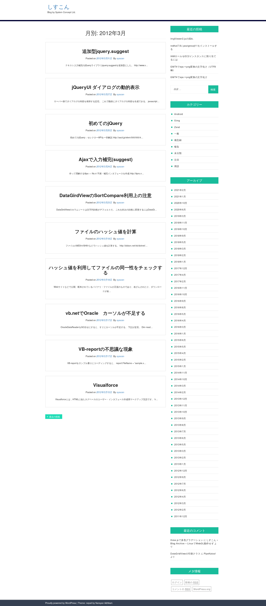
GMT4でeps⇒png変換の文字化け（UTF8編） (193, 68)
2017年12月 (180, 268)
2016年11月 (180, 287)
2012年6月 (180, 490)
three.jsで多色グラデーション (186, 540)
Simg (177, 120)
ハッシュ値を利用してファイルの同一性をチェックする (105, 270)
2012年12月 (180, 470)
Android (178, 114)
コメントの (181, 589)
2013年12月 (180, 398)
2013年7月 (180, 431)
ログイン (177, 582)
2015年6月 (180, 340)
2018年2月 (180, 255)
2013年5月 (180, 444)
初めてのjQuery (105, 123)
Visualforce (105, 385)
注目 (176, 159)
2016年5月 (180, 314)
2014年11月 (180, 372)
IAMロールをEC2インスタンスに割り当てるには (193, 57)
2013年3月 (180, 450)
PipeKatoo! (210, 553)
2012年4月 (180, 496)
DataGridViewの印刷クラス (185, 553)
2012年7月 (180, 483)
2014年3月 (180, 385)
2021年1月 (180, 196)
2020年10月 (180, 202)
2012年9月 (180, 477)
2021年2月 (180, 190)
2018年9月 (180, 235)
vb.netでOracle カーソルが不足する (105, 313)
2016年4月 (180, 320)
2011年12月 (180, 516)
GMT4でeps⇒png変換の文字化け (188, 77)
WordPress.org (201, 589)
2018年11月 (180, 222)
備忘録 (177, 140)
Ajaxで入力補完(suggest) (106, 159)
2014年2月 (180, 392)
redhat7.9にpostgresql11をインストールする (193, 47)
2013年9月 (180, 418)
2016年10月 (180, 294)
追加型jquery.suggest (105, 51)
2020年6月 (180, 209)
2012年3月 (180, 503)
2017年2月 (180, 281)
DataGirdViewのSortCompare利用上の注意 (105, 195)
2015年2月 (180, 359)
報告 (176, 146)
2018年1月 (180, 261)
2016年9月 (180, 300)
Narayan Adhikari (103, 602)
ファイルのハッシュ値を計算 (105, 231)
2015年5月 (180, 346)
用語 (176, 166)
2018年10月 (180, 229)
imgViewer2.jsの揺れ (181, 38)
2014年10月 (180, 379)
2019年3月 (180, 216)
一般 (176, 133)
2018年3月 (180, 248)
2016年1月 (180, 333)
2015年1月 (180, 366)
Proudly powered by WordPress (60, 602)
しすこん (58, 6)
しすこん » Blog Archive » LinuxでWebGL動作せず (194, 541)
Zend (177, 127)
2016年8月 (180, 307)
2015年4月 (180, 353)
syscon (120, 58)
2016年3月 (180, 326)
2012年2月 (180, 509)
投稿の (191, 582)
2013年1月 (180, 464)
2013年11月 (180, 405)
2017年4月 (180, 274)
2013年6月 (180, 438)
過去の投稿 (54, 416)
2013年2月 (180, 457)
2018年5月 (180, 242)
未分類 (177, 153)
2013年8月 (180, 424)
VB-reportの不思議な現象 (106, 349)
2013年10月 (180, 411)
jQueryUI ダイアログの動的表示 (105, 87)
